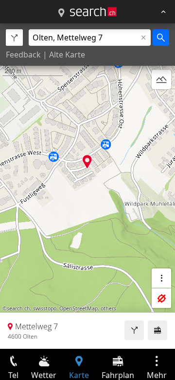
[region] (87, 186)
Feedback (23, 54)
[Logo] (93, 12)
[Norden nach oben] (161, 103)
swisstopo (44, 308)
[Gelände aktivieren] (161, 79)
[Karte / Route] (61, 13)
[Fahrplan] (157, 330)
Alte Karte (67, 54)
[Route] (134, 330)
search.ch (18, 308)
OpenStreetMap (78, 308)
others (108, 308)
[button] (87, 161)
